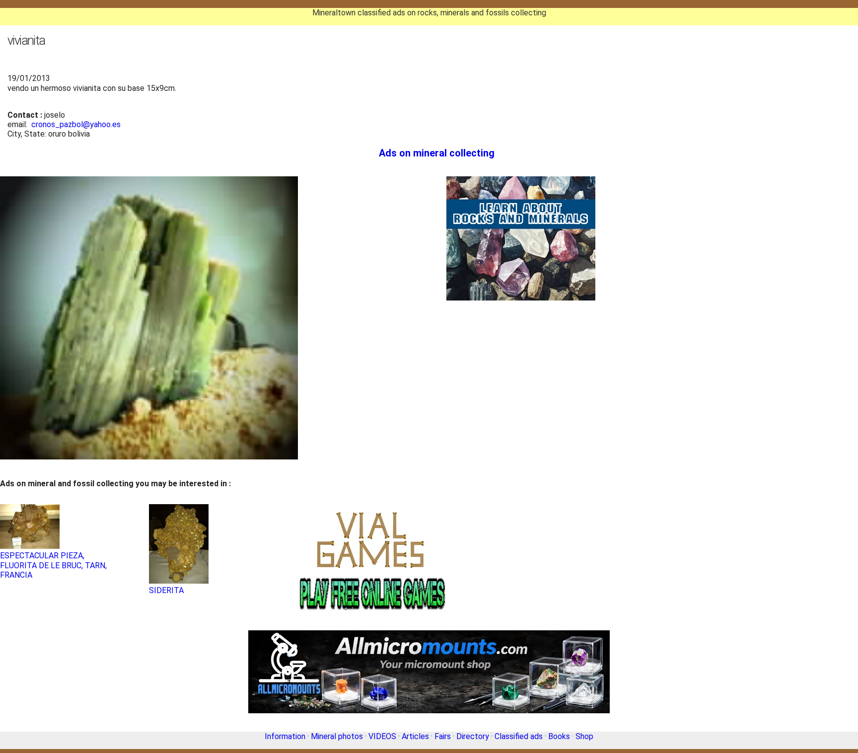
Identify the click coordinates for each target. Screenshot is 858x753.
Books (559, 736)
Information (285, 736)
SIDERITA (166, 590)
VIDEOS (382, 736)
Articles (415, 736)
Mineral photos (337, 736)
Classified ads (519, 736)
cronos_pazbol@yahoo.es (76, 124)
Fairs (442, 736)
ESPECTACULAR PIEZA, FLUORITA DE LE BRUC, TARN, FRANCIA (53, 565)
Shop (584, 736)
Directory (472, 736)
